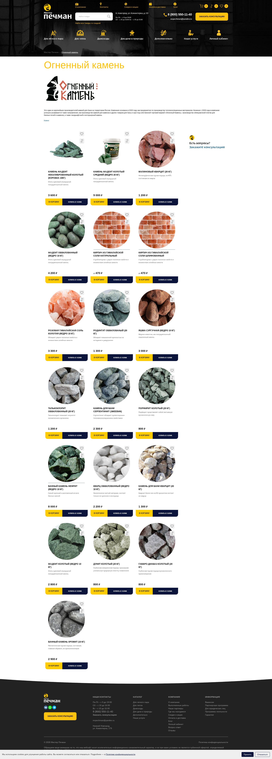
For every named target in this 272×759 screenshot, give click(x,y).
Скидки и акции (131, 7)
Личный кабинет (175, 724)
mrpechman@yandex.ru (181, 19)
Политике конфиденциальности (120, 754)
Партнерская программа (216, 705)
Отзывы (171, 730)
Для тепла (138, 705)
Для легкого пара (141, 702)
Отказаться (262, 754)
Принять (247, 754)
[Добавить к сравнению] (82, 140)
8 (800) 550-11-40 (180, 14)
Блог (176, 7)
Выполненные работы (178, 705)
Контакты (104, 7)
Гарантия (209, 715)
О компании (80, 7)
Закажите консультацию (207, 147)
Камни (46, 121)
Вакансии (209, 702)
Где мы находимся (177, 711)
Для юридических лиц (215, 708)
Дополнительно (140, 715)
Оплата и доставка (157, 7)
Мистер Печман (51, 52)
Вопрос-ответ (174, 727)
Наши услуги (139, 718)
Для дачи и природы (142, 711)
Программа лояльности (216, 711)
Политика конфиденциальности (213, 742)
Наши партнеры (175, 708)
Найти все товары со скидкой (87, 23)
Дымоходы (138, 708)
